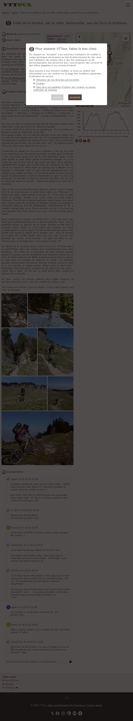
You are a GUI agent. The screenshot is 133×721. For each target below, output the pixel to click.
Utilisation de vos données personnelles (57, 80)
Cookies (40, 83)
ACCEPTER (75, 97)
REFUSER (57, 97)
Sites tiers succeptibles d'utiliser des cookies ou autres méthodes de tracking (64, 88)
